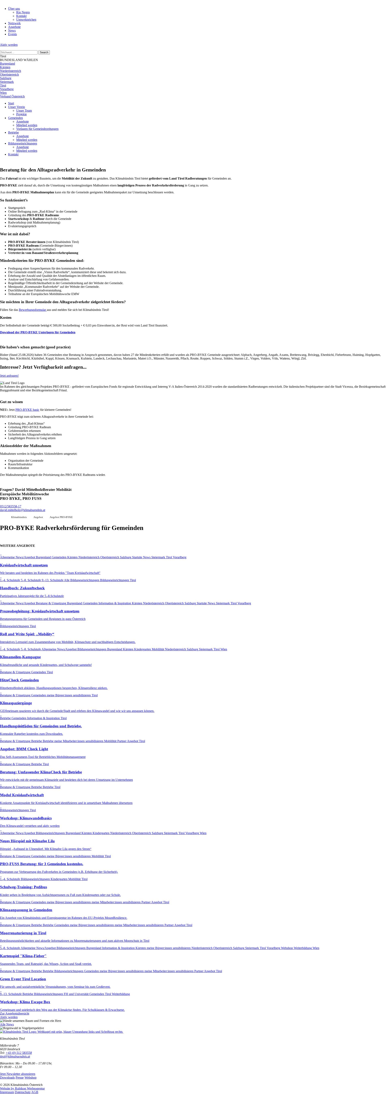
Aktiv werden (9, 44)
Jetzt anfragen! (9, 375)
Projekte (21, 114)
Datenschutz (23, 1092)
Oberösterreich (9, 74)
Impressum (7, 1092)
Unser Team (24, 110)
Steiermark (7, 81)
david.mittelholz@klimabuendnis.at (22, 510)
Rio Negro (23, 12)
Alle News (7, 1024)
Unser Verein (16, 107)
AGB (34, 1092)
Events (12, 34)
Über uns (14, 8)
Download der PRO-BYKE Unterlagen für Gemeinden (37, 332)
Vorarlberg (7, 89)
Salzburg (5, 78)
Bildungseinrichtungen (22, 143)
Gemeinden (15, 118)
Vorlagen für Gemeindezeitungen (37, 129)
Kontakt (21, 16)
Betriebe (13, 132)
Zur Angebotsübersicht (14, 1013)
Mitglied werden (26, 125)
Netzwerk (14, 23)
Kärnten (5, 67)
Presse (20, 1077)
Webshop (30, 1077)
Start (11, 103)
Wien (3, 92)
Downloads (7, 1077)
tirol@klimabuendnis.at (15, 1056)
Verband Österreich (12, 96)
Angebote (14, 27)
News (12, 30)
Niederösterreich (10, 71)
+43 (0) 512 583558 (19, 1052)
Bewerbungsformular (33, 310)
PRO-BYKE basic (27, 409)
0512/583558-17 (10, 506)
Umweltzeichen (26, 19)
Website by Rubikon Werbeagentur (22, 1088)
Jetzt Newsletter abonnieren (17, 1074)
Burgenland (7, 63)
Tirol (3, 85)
